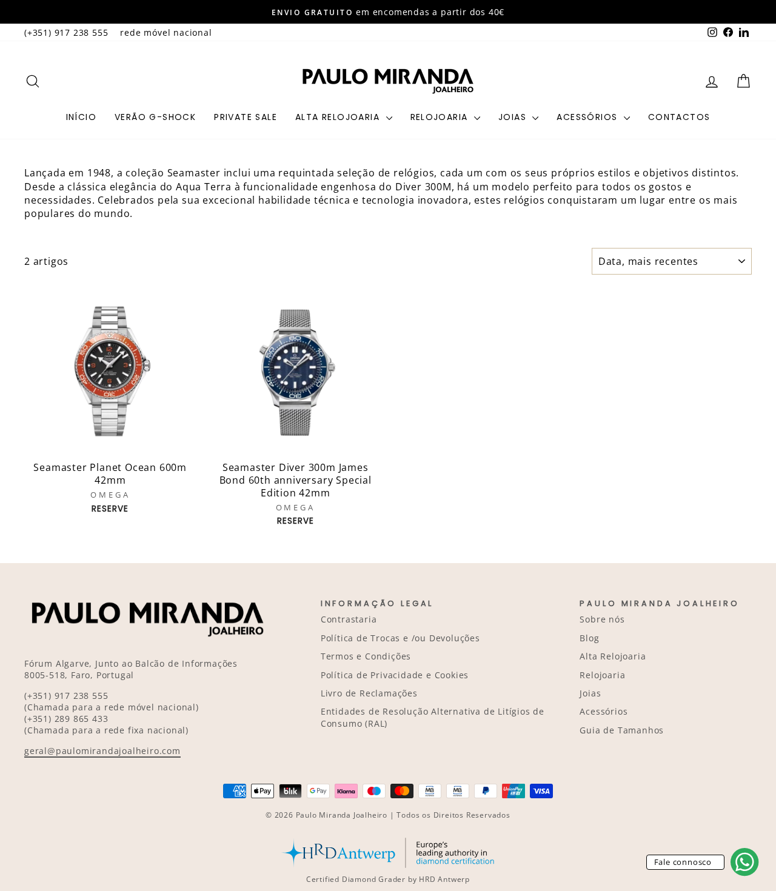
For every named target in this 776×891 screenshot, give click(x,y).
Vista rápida (110, 441)
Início (81, 117)
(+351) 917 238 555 (66, 32)
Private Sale (245, 117)
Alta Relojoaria (339, 117)
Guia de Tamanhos (622, 730)
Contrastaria (349, 619)
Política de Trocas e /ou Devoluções (400, 638)
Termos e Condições (366, 656)
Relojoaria (440, 117)
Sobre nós (602, 619)
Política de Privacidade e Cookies (395, 675)
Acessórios (588, 117)
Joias (513, 117)
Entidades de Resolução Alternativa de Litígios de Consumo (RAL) (432, 717)
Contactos (679, 117)
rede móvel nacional (166, 32)
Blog (589, 638)
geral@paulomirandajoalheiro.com (102, 750)
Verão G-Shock (155, 117)
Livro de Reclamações (369, 693)
